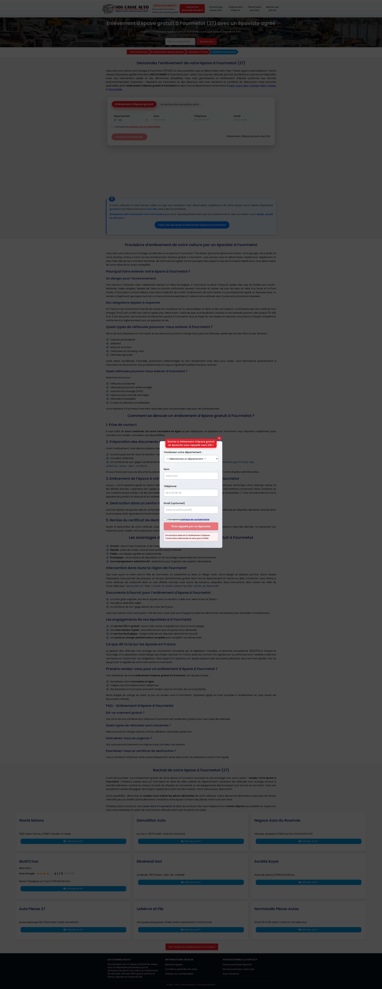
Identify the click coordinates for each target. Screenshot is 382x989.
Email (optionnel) (174, 503)
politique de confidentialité (195, 519)
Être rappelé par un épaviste (191, 526)
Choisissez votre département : (183, 452)
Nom (166, 469)
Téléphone (170, 486)
